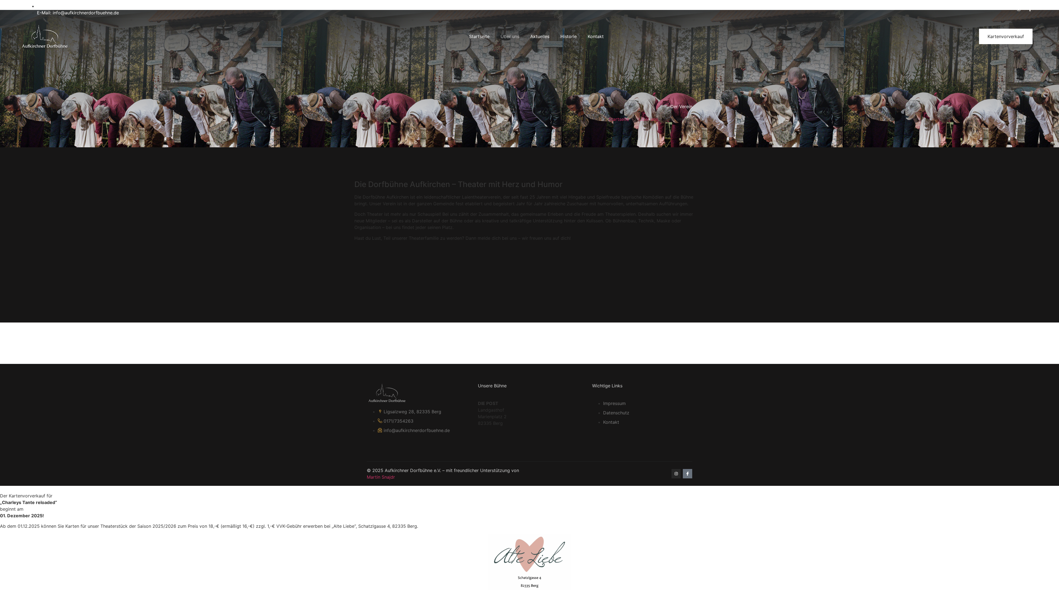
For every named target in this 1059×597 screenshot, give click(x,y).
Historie (568, 36)
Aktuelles (539, 36)
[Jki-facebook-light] (1030, 9)
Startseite (479, 36)
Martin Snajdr (381, 477)
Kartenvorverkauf (1006, 36)
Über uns (510, 36)
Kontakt (596, 36)
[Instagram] (1018, 9)
